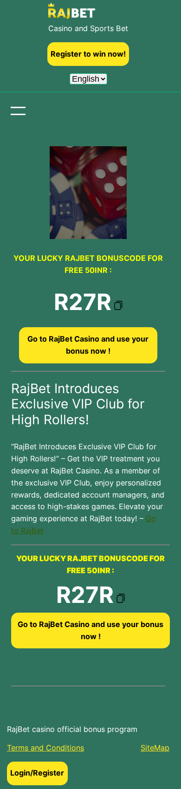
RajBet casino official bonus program (72, 729)
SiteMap (155, 747)
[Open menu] (18, 111)
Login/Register (37, 772)
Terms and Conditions (45, 747)
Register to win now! (88, 53)
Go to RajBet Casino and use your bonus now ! (88, 345)
